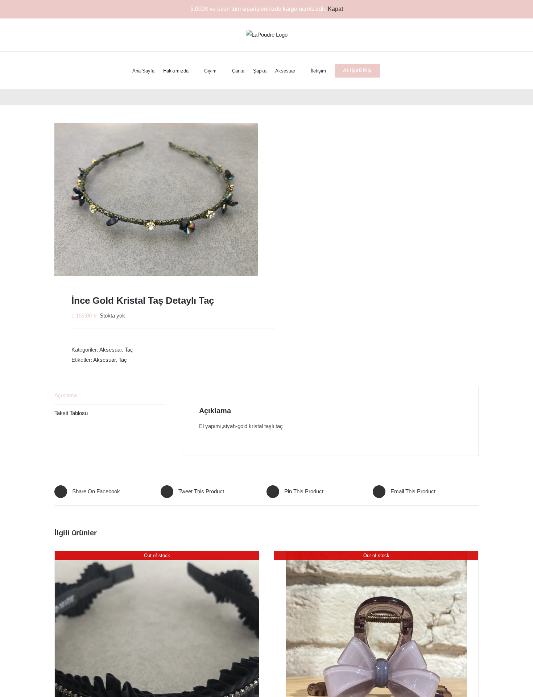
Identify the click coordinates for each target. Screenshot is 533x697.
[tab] (109, 395)
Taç (129, 350)
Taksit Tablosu (71, 413)
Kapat (335, 9)
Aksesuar (110, 350)
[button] (390, 70)
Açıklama (65, 395)
